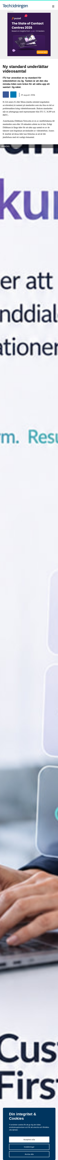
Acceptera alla (29, 1139)
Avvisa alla (29, 1154)
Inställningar (29, 1147)
